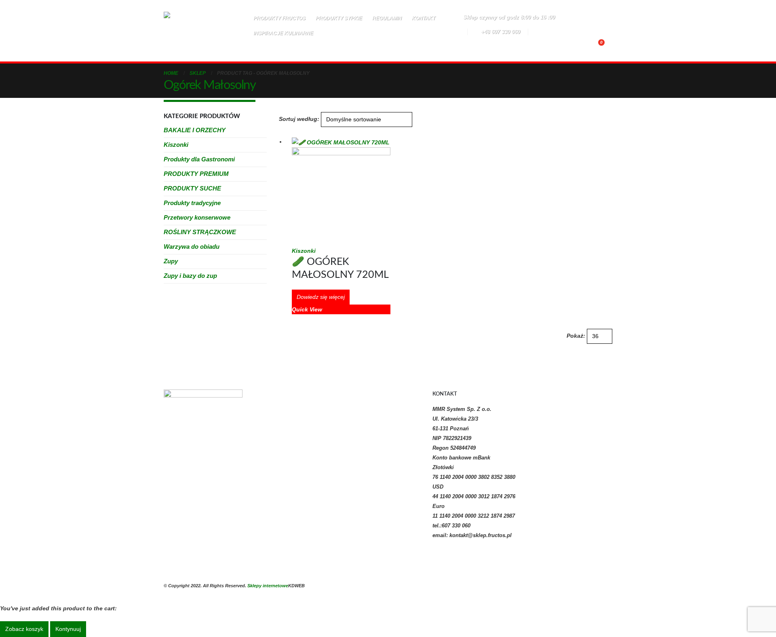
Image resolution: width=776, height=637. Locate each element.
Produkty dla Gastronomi (199, 159)
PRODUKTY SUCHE (192, 188)
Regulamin (387, 18)
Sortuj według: (299, 119)
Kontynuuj (68, 629)
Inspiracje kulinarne (283, 33)
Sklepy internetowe (267, 585)
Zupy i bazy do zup (190, 275)
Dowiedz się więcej (321, 297)
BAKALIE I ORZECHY (195, 130)
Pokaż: (576, 335)
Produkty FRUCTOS (279, 18)
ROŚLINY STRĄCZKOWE (200, 232)
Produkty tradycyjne (192, 202)
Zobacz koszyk (24, 629)
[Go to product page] (341, 191)
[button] (352, 45)
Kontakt (423, 18)
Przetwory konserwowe (197, 217)
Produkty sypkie (339, 18)
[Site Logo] (203, 31)
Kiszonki (304, 251)
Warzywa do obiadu (191, 246)
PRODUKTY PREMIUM (196, 173)
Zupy (171, 261)
